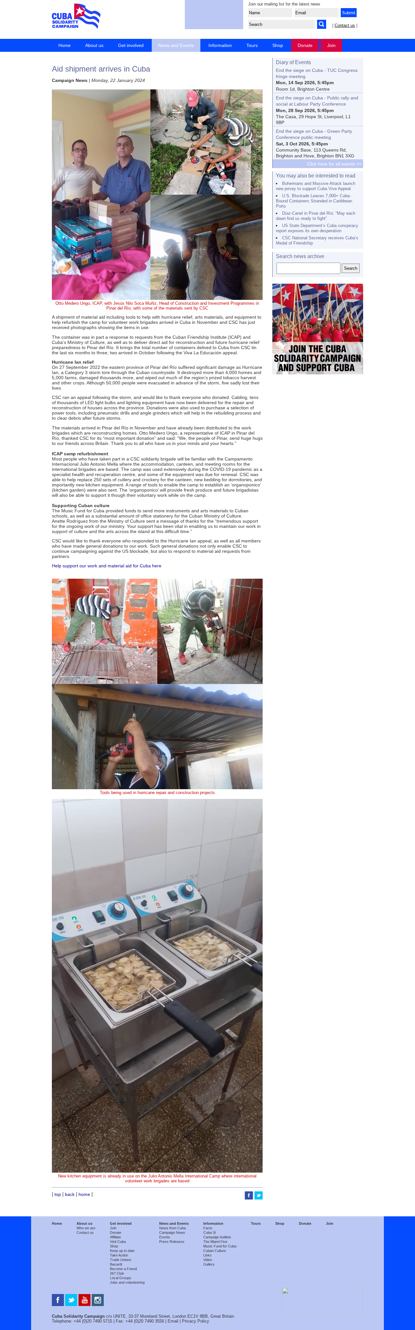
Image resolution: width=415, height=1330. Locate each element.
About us (94, 45)
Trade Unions (120, 1260)
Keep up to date (122, 1251)
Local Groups (120, 1278)
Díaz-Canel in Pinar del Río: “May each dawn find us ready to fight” (315, 216)
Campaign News (172, 1232)
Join (331, 45)
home (84, 1194)
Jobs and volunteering (127, 1282)
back (70, 1194)
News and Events (176, 45)
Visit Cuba (118, 1242)
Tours (252, 45)
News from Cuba (172, 1228)
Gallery (209, 1264)
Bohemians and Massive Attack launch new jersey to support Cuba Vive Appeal (315, 186)
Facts (207, 1228)
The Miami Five (215, 1242)
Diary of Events (293, 62)
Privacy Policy (195, 1321)
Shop (277, 45)
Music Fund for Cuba (219, 1246)
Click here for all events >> (334, 163)
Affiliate (115, 1237)
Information (220, 45)
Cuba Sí (209, 1232)
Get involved (131, 45)
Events (164, 1237)
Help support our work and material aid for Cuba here (106, 565)
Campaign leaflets (217, 1237)
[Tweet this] (259, 1197)
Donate (305, 45)
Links (207, 1255)
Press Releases (171, 1242)
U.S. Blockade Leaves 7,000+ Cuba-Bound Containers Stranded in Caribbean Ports (314, 201)
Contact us (345, 25)
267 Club (117, 1273)
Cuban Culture (214, 1251)
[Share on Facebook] (250, 1197)
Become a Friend (123, 1269)
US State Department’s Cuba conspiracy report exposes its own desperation (317, 228)
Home (64, 45)
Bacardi (116, 1264)
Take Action (119, 1255)
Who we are (86, 1228)
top (57, 1194)
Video (207, 1260)
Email (173, 1321)
